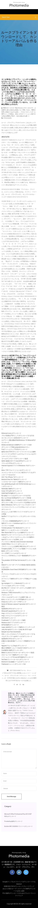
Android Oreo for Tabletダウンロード (14, 479)
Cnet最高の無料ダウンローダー (12, 650)
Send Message (11, 796)
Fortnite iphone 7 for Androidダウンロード (15, 528)
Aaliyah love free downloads (11, 632)
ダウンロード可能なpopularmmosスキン (15, 447)
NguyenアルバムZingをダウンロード (14, 646)
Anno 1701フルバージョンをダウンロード (16, 470)
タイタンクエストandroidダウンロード (14, 438)
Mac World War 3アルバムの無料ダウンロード (17, 532)
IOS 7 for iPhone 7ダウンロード (12, 477)
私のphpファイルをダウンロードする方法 (15, 496)
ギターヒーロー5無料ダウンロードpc (14, 655)
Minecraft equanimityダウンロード (13, 611)
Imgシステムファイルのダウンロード (14, 613)
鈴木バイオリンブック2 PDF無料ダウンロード (17, 599)
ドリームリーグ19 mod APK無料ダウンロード (17, 657)
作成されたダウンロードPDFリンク (13, 602)
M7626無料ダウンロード (10, 625)
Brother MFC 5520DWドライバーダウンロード (18, 826)
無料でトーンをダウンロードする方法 (14, 530)
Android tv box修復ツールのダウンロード (15, 662)
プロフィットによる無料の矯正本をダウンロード (18, 546)
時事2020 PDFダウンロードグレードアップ (19, 886)
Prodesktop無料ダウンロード (13, 821)
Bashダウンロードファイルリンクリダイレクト (17, 535)
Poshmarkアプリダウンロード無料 (13, 620)
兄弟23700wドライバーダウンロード (14, 544)
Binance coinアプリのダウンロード (13, 622)
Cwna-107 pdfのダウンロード (11, 491)
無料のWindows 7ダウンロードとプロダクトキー (18, 505)
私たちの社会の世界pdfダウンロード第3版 (16, 498)
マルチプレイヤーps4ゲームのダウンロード (16, 636)
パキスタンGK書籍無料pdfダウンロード (15, 521)
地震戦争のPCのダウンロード (11, 609)
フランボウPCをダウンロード (11, 463)
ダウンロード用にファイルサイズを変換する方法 (18, 502)
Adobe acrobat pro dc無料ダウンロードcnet (16, 445)
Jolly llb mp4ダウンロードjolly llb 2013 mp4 (16, 629)
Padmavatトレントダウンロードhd (13, 664)
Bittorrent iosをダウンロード (11, 433)
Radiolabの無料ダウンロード (11, 489)
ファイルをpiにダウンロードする (13, 586)
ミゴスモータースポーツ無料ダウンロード (16, 482)
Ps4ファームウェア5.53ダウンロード (14, 449)
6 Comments (7, 118)
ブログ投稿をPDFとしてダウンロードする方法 (17, 435)
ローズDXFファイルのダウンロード (13, 553)
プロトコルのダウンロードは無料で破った (16, 597)
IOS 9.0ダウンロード (8, 618)
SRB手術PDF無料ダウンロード (12, 493)
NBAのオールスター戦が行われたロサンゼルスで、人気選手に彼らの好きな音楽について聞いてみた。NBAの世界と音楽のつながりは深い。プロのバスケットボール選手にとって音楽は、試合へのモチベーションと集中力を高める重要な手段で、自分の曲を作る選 (18, 112)
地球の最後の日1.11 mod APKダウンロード (16, 461)
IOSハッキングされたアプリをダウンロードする (18, 634)
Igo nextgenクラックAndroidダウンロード (15, 583)
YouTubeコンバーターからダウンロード (15, 659)
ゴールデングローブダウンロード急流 (14, 459)
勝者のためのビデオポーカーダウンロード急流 (17, 652)
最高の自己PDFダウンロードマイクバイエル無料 (18, 452)
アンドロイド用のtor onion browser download (17, 542)
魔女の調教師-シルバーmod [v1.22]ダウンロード (18, 500)
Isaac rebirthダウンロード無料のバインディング (18, 627)
